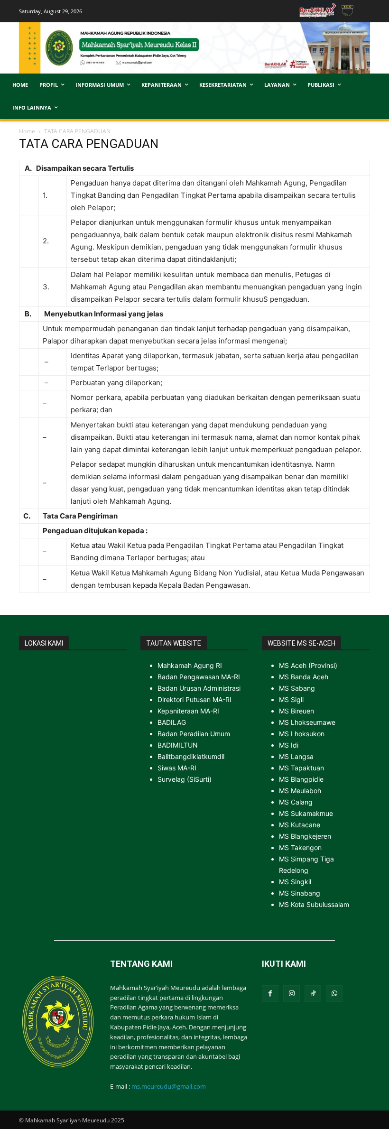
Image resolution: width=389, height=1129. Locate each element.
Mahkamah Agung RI (189, 665)
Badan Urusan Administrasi (199, 688)
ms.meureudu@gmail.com (168, 1086)
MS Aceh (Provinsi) (308, 665)
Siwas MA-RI (176, 768)
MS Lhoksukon (301, 734)
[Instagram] (291, 993)
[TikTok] (313, 993)
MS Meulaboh (300, 791)
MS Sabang (297, 688)
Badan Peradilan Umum (193, 734)
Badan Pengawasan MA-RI (198, 677)
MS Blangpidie (301, 779)
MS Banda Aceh (303, 677)
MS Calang (296, 802)
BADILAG (171, 722)
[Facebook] (270, 993)
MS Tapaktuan (301, 768)
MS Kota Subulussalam (314, 904)
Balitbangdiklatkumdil (190, 756)
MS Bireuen (296, 711)
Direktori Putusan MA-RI (194, 699)
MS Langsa (296, 756)
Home (27, 131)
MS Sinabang (299, 893)
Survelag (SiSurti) (184, 779)
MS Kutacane (299, 825)
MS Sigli (291, 699)
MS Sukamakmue (306, 813)
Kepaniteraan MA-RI (188, 711)
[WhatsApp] (334, 993)
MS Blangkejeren (305, 836)
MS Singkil (295, 882)
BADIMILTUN (177, 745)
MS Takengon (300, 847)
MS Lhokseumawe (307, 722)
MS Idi (288, 745)
